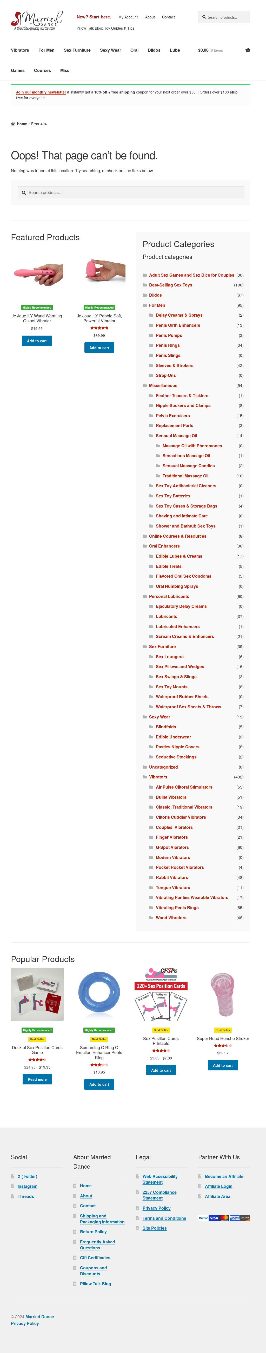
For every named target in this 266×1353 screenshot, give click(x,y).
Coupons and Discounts (93, 1271)
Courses (42, 70)
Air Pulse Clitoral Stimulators (184, 787)
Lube (175, 50)
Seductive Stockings (176, 757)
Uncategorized (163, 767)
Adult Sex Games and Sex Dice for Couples (191, 275)
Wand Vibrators (171, 918)
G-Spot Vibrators (172, 847)
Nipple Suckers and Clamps (183, 405)
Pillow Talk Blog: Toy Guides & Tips (105, 28)
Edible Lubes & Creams (179, 556)
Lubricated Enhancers (178, 626)
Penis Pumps (169, 335)
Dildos (154, 50)
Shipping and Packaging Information (102, 1219)
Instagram (27, 1186)
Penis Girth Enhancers (178, 325)
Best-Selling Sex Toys (170, 285)
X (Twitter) (27, 1176)
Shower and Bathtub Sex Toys (186, 526)
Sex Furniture (77, 50)
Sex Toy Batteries (173, 496)
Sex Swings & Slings (176, 676)
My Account (128, 16)
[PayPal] (224, 1218)
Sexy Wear (110, 50)
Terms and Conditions (164, 1218)
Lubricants (166, 616)
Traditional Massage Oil (185, 476)
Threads (26, 1196)
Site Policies (155, 1228)
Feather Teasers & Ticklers (182, 395)
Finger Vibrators (172, 837)
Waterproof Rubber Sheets (182, 696)
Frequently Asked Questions (97, 1245)
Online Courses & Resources (178, 536)
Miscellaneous (163, 385)
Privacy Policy (157, 1208)
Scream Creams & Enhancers (185, 636)
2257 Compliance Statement (160, 1195)
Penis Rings (168, 345)
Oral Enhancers (164, 546)
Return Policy (93, 1232)
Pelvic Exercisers (173, 415)
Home (22, 123)
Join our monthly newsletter (41, 92)
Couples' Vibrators (174, 827)
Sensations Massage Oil (186, 455)
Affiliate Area (217, 1196)
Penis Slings (168, 355)
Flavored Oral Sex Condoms (183, 576)
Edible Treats (169, 566)
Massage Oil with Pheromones (192, 446)
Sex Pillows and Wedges (180, 666)
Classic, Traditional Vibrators (184, 807)
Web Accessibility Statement (160, 1179)
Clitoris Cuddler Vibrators (181, 817)
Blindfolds (166, 727)
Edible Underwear (173, 737)
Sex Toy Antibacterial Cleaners (186, 486)
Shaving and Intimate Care (182, 516)
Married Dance (39, 1316)
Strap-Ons (166, 375)
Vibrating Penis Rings (177, 907)
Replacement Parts (174, 425)
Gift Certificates (95, 1258)
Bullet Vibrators (171, 797)
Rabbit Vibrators (172, 877)
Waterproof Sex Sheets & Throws (188, 707)
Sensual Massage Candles (189, 466)
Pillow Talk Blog (95, 1284)
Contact (168, 16)
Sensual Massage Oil (176, 435)
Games (18, 70)
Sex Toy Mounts (172, 687)
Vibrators (20, 50)
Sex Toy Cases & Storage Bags (186, 506)
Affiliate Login (218, 1186)
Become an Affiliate (224, 1176)
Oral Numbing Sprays (177, 586)
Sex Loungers (170, 656)
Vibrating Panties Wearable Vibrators (192, 897)
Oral (134, 50)
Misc (64, 70)
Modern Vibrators (173, 857)
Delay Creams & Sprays (179, 315)
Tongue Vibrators (173, 887)
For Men (46, 50)
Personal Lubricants (169, 596)
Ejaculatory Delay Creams (181, 606)
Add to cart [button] (37, 340)
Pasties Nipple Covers (178, 747)
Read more (37, 1079)
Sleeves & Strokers (175, 365)
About (150, 16)
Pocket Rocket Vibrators (180, 867)
